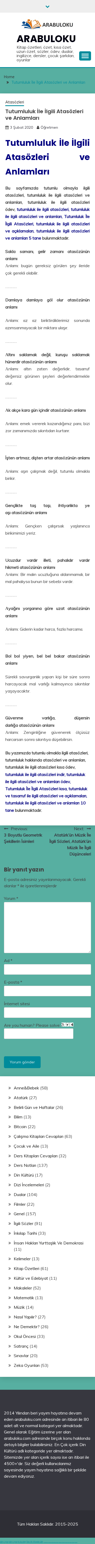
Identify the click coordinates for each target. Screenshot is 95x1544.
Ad (8, 960)
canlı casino (49, 1542)
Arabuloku (46, 39)
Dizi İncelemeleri (29, 1184)
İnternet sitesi (17, 1003)
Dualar (20, 1194)
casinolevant (60, 1542)
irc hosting (22, 1542)
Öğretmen (49, 127)
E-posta (13, 982)
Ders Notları (25, 1165)
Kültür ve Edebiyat (31, 1278)
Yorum (11, 898)
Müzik (19, 1307)
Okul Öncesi (25, 1336)
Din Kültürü (24, 1175)
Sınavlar (21, 1355)
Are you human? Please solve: (32, 1025)
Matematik (24, 1297)
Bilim (18, 1116)
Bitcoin (20, 1126)
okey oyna (4, 1542)
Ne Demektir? (27, 1326)
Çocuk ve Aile (26, 1146)
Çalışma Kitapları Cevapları (38, 1136)
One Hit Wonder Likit (34, 1542)
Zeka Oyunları (27, 1365)
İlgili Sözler (23, 1223)
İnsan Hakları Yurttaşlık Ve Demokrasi (48, 1243)
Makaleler (23, 1288)
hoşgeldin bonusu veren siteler (55, 1542)
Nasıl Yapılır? (25, 1316)
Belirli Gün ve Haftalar (34, 1107)
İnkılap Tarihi (25, 1233)
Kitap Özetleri (26, 1268)
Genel (19, 1213)
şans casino (66, 1542)
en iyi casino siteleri (46, 1542)
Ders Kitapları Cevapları (36, 1155)
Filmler (20, 1204)
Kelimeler (22, 1258)
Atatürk (21, 1097)
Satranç (21, 1346)
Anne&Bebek (26, 1087)
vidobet (69, 1542)
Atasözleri (14, 101)
